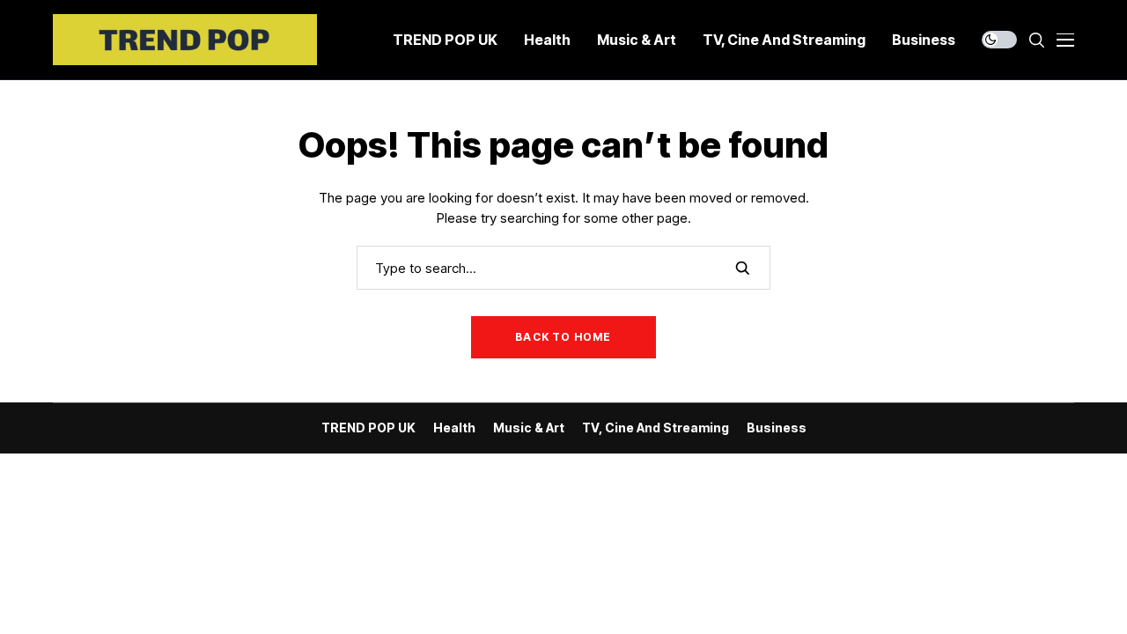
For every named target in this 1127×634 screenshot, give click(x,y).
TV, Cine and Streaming (655, 428)
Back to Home (563, 336)
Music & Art (528, 428)
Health (454, 428)
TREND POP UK (368, 428)
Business (777, 428)
